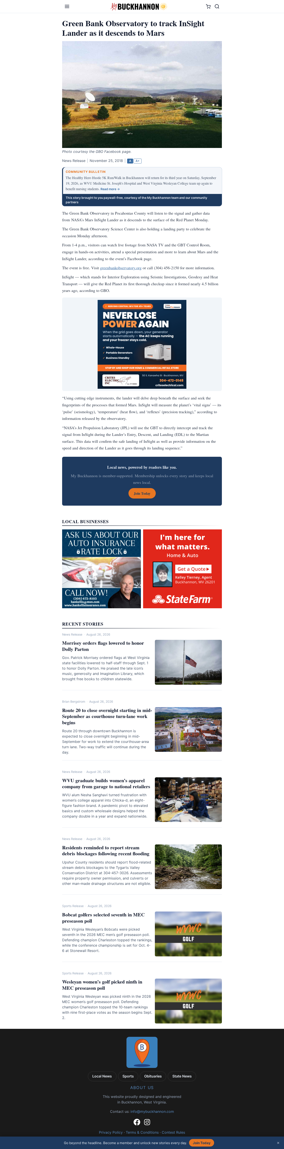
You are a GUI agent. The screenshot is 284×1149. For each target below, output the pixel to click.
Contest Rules (173, 1132)
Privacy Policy (111, 1132)
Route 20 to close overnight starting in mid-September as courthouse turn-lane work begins (107, 716)
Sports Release (73, 906)
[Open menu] (67, 6)
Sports (128, 1076)
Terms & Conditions (142, 1132)
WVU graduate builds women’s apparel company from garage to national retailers (106, 783)
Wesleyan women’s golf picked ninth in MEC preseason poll (102, 984)
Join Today (202, 1143)
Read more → (110, 189)
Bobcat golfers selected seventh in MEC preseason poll (103, 917)
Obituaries (153, 1076)
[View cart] (208, 6)
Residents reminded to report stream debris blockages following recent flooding (105, 850)
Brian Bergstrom (73, 701)
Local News (102, 1076)
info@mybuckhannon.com (152, 1111)
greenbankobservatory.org (121, 267)
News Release (72, 634)
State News (182, 1076)
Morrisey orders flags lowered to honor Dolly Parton (103, 646)
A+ (138, 161)
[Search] (217, 6)
